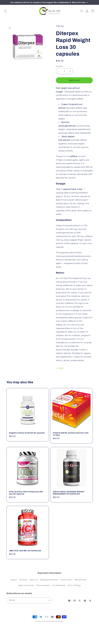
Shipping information (49, 580)
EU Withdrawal (59, 585)
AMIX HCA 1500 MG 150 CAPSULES (25, 551)
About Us (34, 580)
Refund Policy (80, 580)
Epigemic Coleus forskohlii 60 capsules (27, 433)
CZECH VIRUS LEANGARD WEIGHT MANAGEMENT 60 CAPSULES (69, 493)
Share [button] (60, 368)
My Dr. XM (45, 621)
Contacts (23, 580)
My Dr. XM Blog (74, 585)
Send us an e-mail (26, 585)
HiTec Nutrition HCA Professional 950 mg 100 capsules (26, 493)
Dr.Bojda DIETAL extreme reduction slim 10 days (71, 434)
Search (14, 580)
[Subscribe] (49, 600)
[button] (5, 11)
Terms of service (43, 585)
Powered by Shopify (56, 621)
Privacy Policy (66, 580)
